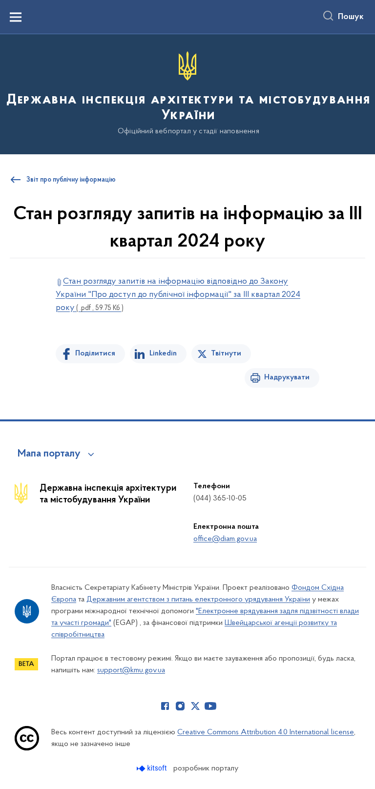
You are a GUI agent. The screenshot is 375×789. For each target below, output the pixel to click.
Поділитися (95, 353)
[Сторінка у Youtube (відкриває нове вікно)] (210, 706)
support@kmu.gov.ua (131, 670)
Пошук (351, 17)
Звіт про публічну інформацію (71, 180)
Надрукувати (287, 377)
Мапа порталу (49, 454)
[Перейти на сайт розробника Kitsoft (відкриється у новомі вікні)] (152, 768)
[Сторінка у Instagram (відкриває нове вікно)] (180, 706)
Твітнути (226, 353)
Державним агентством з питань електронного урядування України (198, 599)
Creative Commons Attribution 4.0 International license (265, 732)
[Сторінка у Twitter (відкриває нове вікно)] (195, 706)
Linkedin (163, 353)
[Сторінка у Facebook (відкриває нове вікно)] (165, 706)
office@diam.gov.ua (225, 539)
